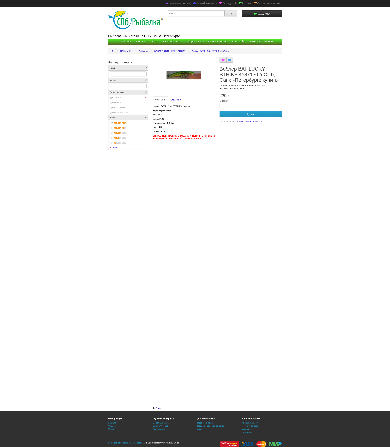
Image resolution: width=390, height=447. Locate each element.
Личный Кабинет (250, 422)
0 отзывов (240, 121)
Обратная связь (172, 41)
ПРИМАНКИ (126, 51)
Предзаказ (117, 102)
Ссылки (112, 425)
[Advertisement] (184, 162)
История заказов (217, 41)
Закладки (246, 428)
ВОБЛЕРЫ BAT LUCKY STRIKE (169, 51)
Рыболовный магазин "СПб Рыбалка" (126, 442)
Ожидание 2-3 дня (120, 112)
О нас (155, 41)
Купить (250, 114)
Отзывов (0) (176, 99)
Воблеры (143, 51)
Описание (160, 99)
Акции (200, 428)
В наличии (116, 97)
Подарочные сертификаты (210, 425)
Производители (205, 422)
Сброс (115, 147)
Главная (126, 41)
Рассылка (247, 431)
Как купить (142, 41)
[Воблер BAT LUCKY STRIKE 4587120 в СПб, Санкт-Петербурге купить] (184, 75)
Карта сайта (238, 41)
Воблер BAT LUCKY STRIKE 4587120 (210, 51)
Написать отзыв (254, 121)
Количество (225, 100)
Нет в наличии (118, 107)
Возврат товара (195, 41)
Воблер (159, 407)
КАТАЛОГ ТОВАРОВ (261, 41)
